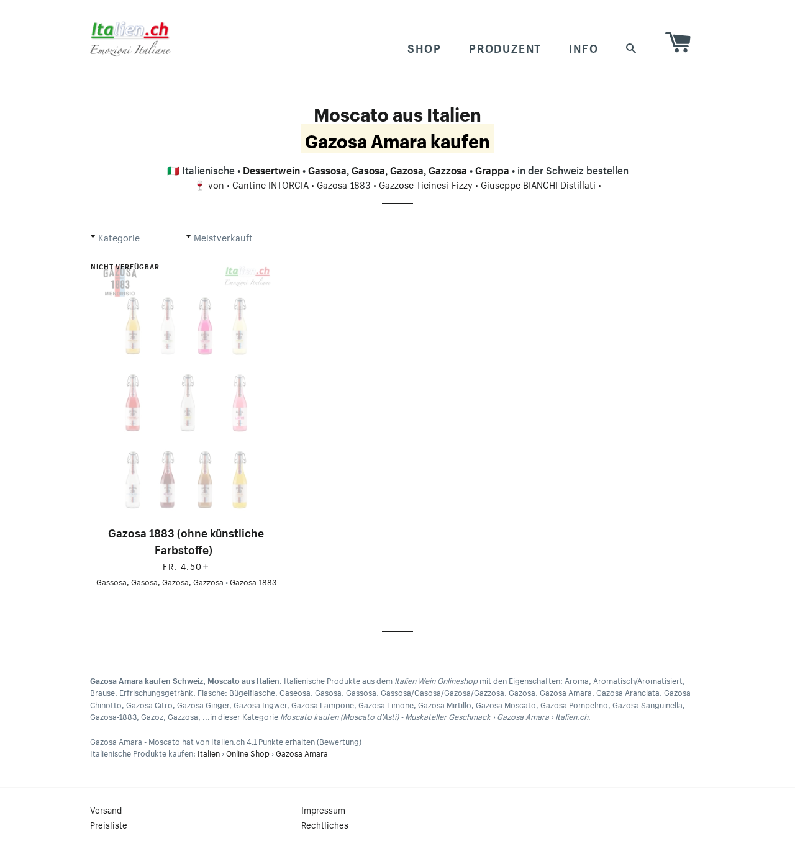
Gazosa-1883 (344, 183)
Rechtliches (324, 824)
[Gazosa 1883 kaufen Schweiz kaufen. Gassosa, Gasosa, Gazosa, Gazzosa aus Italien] (186, 387)
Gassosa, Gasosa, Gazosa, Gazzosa (387, 169)
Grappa (492, 169)
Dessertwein (271, 169)
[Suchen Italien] (631, 47)
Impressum (323, 809)
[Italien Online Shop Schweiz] (130, 38)
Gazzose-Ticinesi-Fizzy (426, 183)
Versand (106, 809)
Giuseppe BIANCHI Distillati (538, 183)
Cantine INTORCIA (270, 183)
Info (583, 46)
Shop (424, 46)
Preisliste (108, 824)
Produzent (505, 46)
